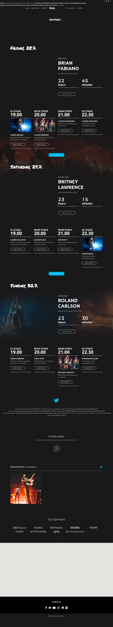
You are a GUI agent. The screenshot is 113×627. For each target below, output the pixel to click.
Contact (80, 8)
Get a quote (70, 8)
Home (27, 8)
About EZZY (35, 8)
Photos (44, 8)
